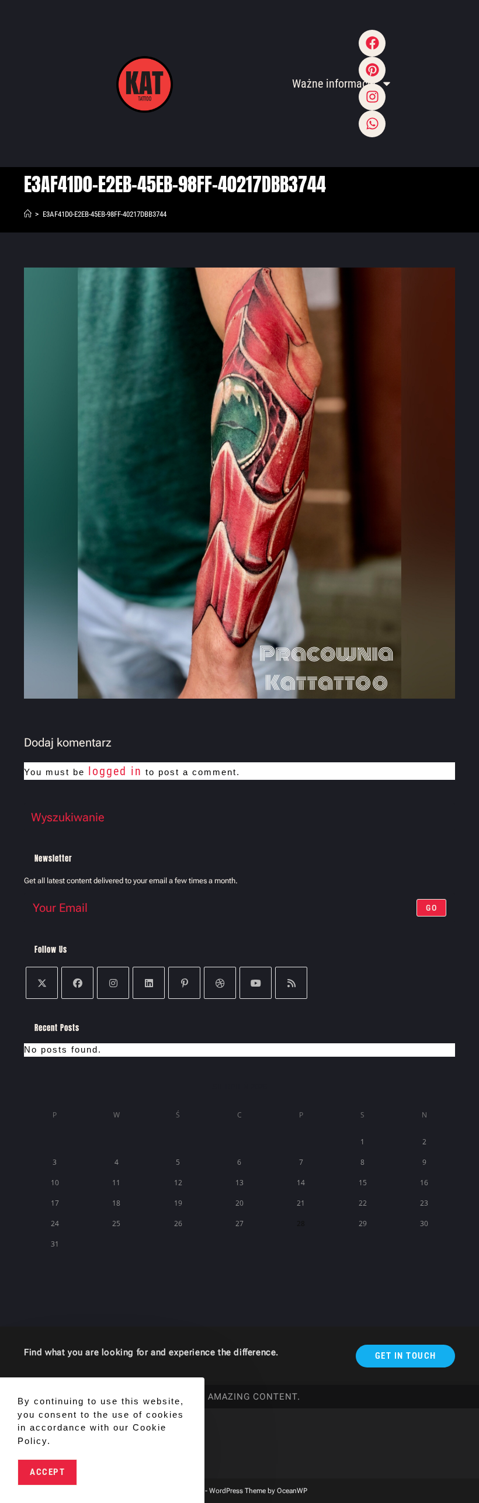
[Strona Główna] (28, 214)
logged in (115, 771)
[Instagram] (113, 983)
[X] (42, 983)
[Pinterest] (184, 983)
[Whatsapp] (372, 123)
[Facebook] (372, 43)
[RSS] (291, 983)
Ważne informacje (333, 84)
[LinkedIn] (149, 983)
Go (431, 907)
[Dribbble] (220, 983)
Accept (47, 1472)
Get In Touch (405, 1356)
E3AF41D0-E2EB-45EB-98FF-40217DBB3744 (104, 214)
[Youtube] (255, 983)
